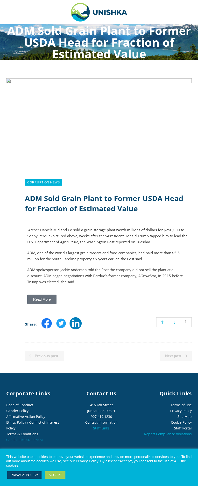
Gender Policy (17, 410)
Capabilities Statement (24, 439)
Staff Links (101, 428)
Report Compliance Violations (168, 434)
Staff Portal (183, 428)
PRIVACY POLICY (24, 475)
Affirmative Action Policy (25, 416)
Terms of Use (181, 405)
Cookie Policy (181, 422)
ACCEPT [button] (55, 475)
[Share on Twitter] (61, 327)
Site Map (184, 416)
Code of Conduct (19, 405)
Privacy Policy (181, 410)
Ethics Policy (16, 422)
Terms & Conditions (22, 434)
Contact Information (101, 422)
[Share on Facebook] (47, 327)
